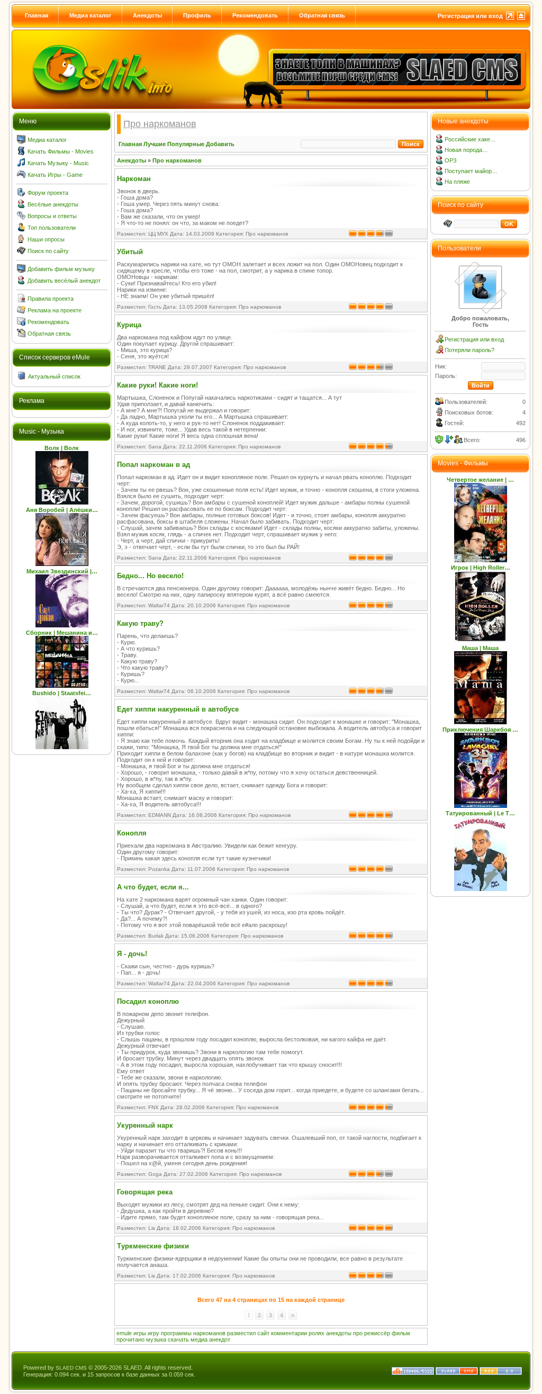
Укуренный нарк (145, 1125)
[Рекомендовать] (21, 323)
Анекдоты (147, 15)
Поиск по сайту (48, 251)
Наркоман (134, 179)
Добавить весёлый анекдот (64, 280)
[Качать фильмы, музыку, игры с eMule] (102, 75)
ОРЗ (451, 160)
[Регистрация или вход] (439, 341)
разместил (241, 1333)
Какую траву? (140, 623)
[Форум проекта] (21, 194)
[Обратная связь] (21, 335)
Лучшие (154, 144)
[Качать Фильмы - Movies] (21, 153)
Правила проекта (51, 298)
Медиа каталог (90, 15)
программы (176, 1333)
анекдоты (338, 1333)
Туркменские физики (153, 1246)
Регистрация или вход (470, 16)
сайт (263, 1333)
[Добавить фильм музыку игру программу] (21, 270)
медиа (199, 1339)
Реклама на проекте (55, 310)
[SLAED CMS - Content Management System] (457, 1373)
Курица (129, 325)
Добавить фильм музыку (61, 269)
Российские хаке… (470, 139)
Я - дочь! (132, 954)
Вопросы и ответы (52, 216)
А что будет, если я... (153, 887)
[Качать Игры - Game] (21, 176)
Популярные (185, 144)
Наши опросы (46, 239)
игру (153, 1333)
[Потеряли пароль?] (439, 351)
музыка (156, 1339)
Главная (36, 15)
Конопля (132, 833)
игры (139, 1333)
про (358, 1333)
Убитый (130, 252)
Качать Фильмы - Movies (61, 151)
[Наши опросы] (21, 241)
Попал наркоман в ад (153, 465)
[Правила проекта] (21, 300)
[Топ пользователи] (21, 229)
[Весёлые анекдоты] (21, 206)
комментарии (289, 1333)
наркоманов (209, 1333)
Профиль (197, 15)
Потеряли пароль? (469, 350)
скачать (178, 1339)
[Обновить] (439, 439)
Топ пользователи (52, 227)
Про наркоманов (177, 160)
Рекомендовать (255, 15)
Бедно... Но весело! (150, 576)
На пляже (457, 181)
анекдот (219, 1339)
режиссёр (377, 1333)
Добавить (220, 144)
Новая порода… (466, 150)
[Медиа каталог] (21, 141)
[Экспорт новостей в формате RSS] (501, 1373)
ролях (316, 1333)
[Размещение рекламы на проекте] (21, 312)
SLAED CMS (71, 1368)
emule (124, 1333)
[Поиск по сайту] (21, 252)
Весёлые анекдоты (53, 204)
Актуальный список (54, 376)
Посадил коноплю (148, 1001)
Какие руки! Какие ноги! (157, 385)
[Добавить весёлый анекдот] (21, 282)
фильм (401, 1333)
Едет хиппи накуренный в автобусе (178, 709)
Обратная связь (322, 15)
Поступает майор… (471, 171)
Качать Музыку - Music (58, 163)
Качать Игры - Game (55, 175)
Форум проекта (48, 193)
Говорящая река (145, 1192)
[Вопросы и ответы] (21, 217)
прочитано (130, 1339)
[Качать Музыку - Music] (21, 164)
